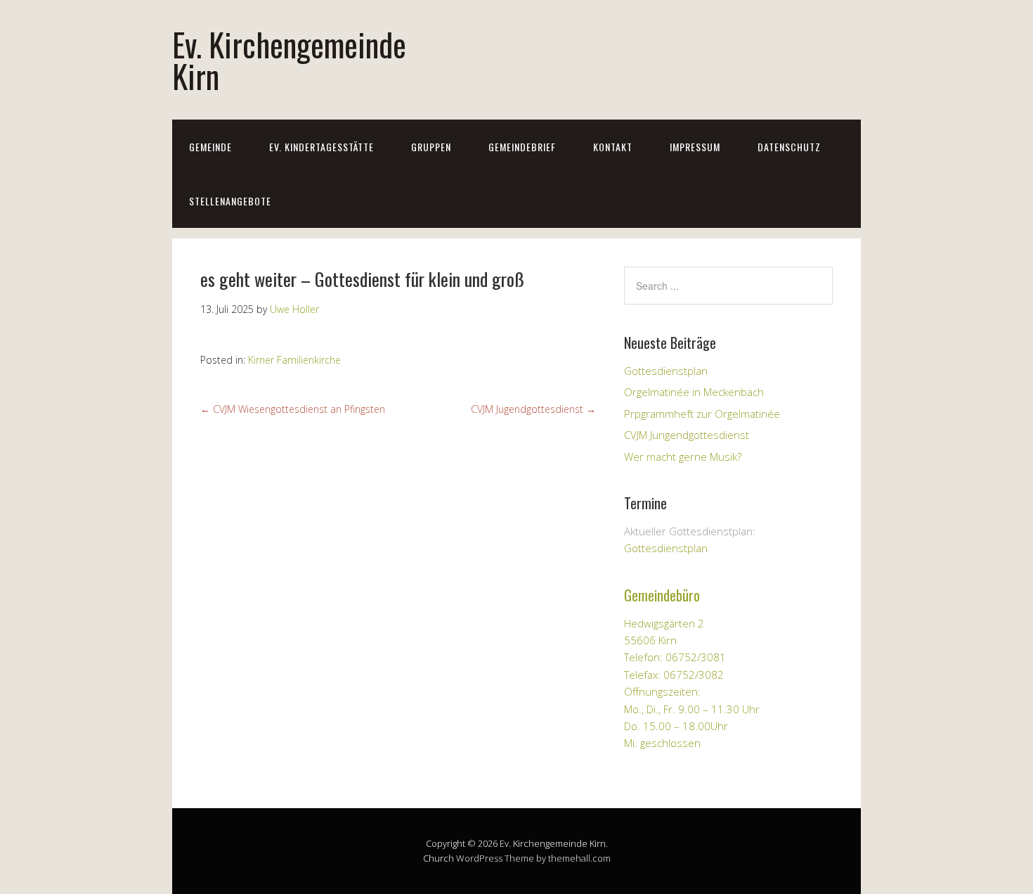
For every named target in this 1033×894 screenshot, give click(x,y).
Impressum (695, 146)
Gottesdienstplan (666, 371)
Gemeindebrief (522, 146)
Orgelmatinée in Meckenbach (694, 392)
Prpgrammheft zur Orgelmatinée (702, 414)
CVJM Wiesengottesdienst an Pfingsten (292, 409)
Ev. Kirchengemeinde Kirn (289, 59)
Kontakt (612, 146)
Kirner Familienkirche (294, 359)
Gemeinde (210, 146)
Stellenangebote (230, 200)
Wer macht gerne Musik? (682, 456)
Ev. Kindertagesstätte (321, 146)
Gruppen (431, 146)
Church (438, 858)
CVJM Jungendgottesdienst (686, 435)
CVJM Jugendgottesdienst (533, 409)
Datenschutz (789, 146)
